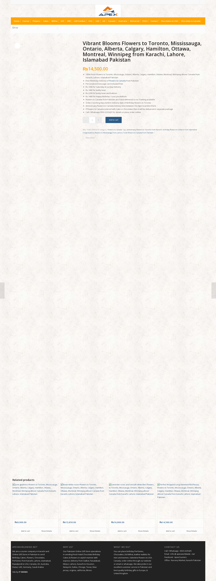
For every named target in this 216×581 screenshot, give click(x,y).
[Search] (201, 28)
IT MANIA (23, 572)
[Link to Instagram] (201, 2)
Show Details (46, 531)
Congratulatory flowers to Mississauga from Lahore (103, 133)
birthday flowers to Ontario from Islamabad (180, 129)
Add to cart (113, 120)
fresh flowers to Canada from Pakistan (138, 133)
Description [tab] (90, 138)
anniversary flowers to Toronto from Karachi (144, 129)
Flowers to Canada (117, 80)
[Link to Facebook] (197, 2)
